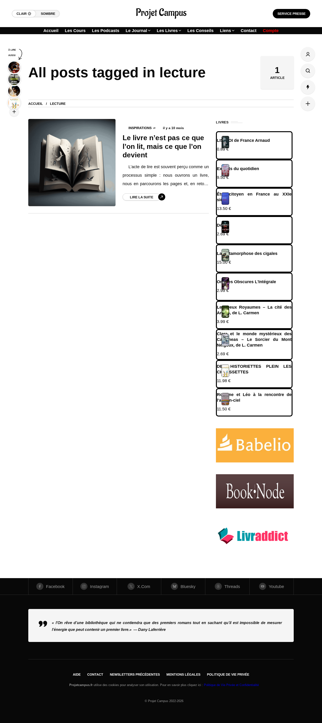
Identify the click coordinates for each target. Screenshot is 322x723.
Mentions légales (183, 674)
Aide (77, 674)
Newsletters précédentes (135, 674)
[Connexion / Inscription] (308, 54)
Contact (95, 674)
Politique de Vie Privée (228, 674)
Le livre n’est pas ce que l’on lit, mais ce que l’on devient (163, 146)
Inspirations (140, 128)
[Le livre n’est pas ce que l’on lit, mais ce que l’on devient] (72, 162)
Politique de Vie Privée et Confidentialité (231, 685)
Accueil (35, 104)
